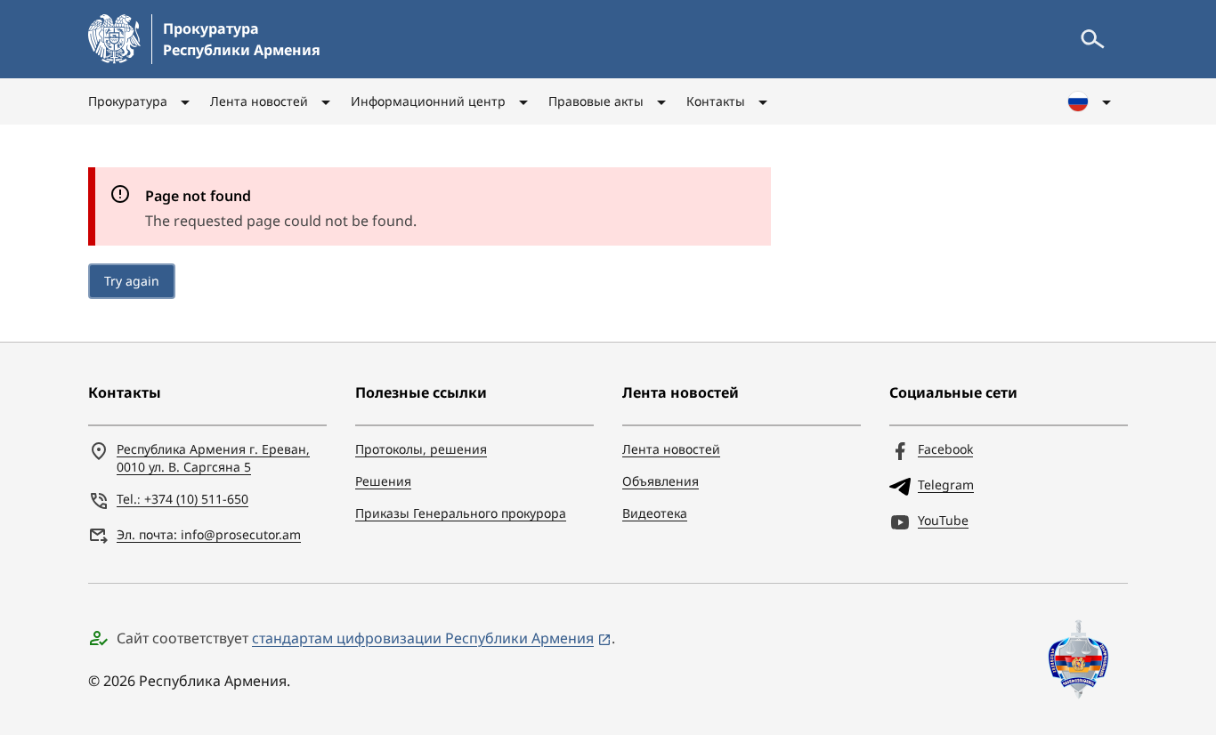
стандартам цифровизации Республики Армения (423, 638)
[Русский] (1090, 101)
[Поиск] (1092, 39)
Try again (131, 280)
